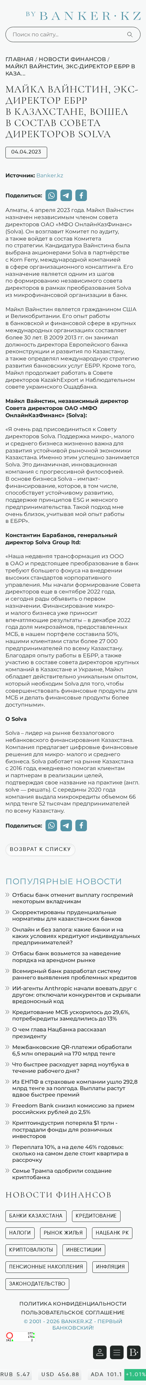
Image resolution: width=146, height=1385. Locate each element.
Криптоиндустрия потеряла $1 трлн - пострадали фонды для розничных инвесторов (64, 1129)
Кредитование (96, 1216)
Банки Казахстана (36, 1216)
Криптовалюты (31, 1250)
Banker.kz (49, 175)
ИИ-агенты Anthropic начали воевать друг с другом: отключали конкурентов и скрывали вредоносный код (76, 995)
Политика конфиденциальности (72, 1303)
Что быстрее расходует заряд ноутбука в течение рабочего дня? (70, 1067)
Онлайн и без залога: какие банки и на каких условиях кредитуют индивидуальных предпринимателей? (76, 936)
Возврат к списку (40, 849)
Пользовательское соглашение (73, 1312)
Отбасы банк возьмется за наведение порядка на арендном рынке (66, 956)
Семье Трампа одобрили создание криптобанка (62, 1174)
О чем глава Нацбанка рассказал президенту (59, 1032)
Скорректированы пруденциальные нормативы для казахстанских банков (67, 915)
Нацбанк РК (112, 1233)
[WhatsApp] (51, 195)
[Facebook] (81, 195)
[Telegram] (66, 195)
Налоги (20, 1233)
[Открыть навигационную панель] (117, 1352)
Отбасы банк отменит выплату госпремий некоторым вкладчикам (72, 898)
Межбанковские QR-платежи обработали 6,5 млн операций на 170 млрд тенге (72, 1050)
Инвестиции (84, 1250)
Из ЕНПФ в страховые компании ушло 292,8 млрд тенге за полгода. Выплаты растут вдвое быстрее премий (75, 1088)
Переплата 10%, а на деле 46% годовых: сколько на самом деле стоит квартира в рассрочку (70, 1153)
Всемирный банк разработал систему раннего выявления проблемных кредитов (74, 974)
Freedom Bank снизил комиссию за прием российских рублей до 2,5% (73, 1108)
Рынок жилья (63, 1233)
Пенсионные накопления (46, 1266)
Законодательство (37, 1283)
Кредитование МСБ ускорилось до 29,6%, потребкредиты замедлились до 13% (71, 1015)
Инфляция (110, 1266)
